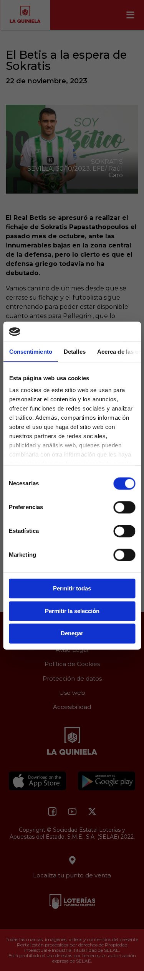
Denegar (72, 633)
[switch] (124, 507)
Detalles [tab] (74, 351)
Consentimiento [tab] (30, 351)
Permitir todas (72, 588)
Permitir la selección (72, 611)
